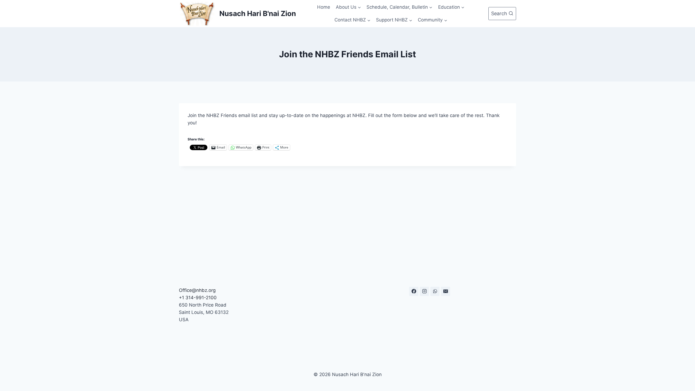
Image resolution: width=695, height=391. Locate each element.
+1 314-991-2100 (198, 297)
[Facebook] (413, 291)
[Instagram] (424, 291)
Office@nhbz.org (197, 290)
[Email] (445, 291)
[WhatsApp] (435, 291)
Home (323, 7)
